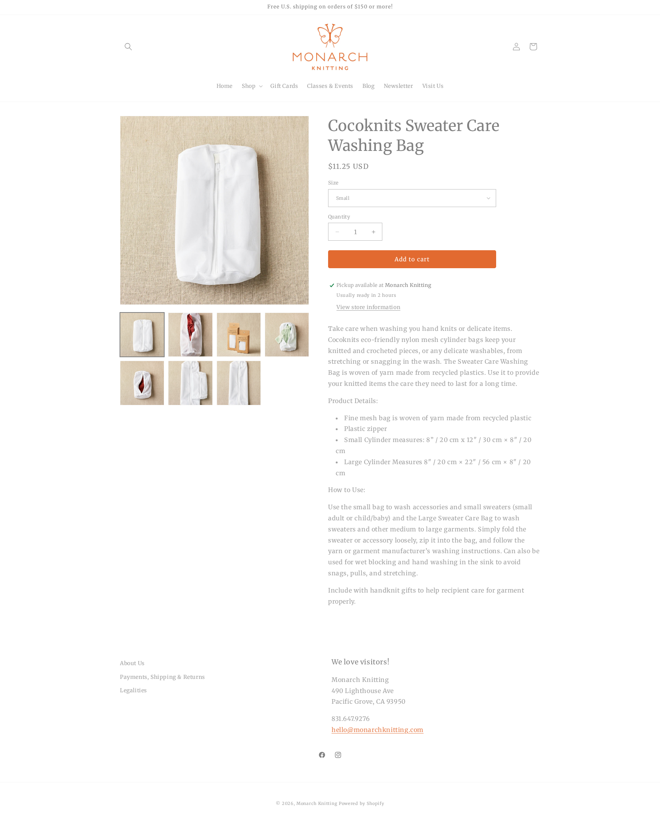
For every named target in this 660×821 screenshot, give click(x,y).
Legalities (133, 690)
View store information (368, 307)
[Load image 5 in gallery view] (142, 383)
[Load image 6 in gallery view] (190, 383)
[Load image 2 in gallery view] (190, 335)
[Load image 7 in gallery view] (239, 383)
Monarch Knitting (316, 803)
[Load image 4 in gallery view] (287, 335)
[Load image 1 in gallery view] (142, 335)
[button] (128, 46)
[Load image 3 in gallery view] (239, 335)
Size (333, 183)
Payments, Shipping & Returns (162, 677)
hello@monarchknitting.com (378, 730)
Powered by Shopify (361, 803)
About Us (132, 663)
